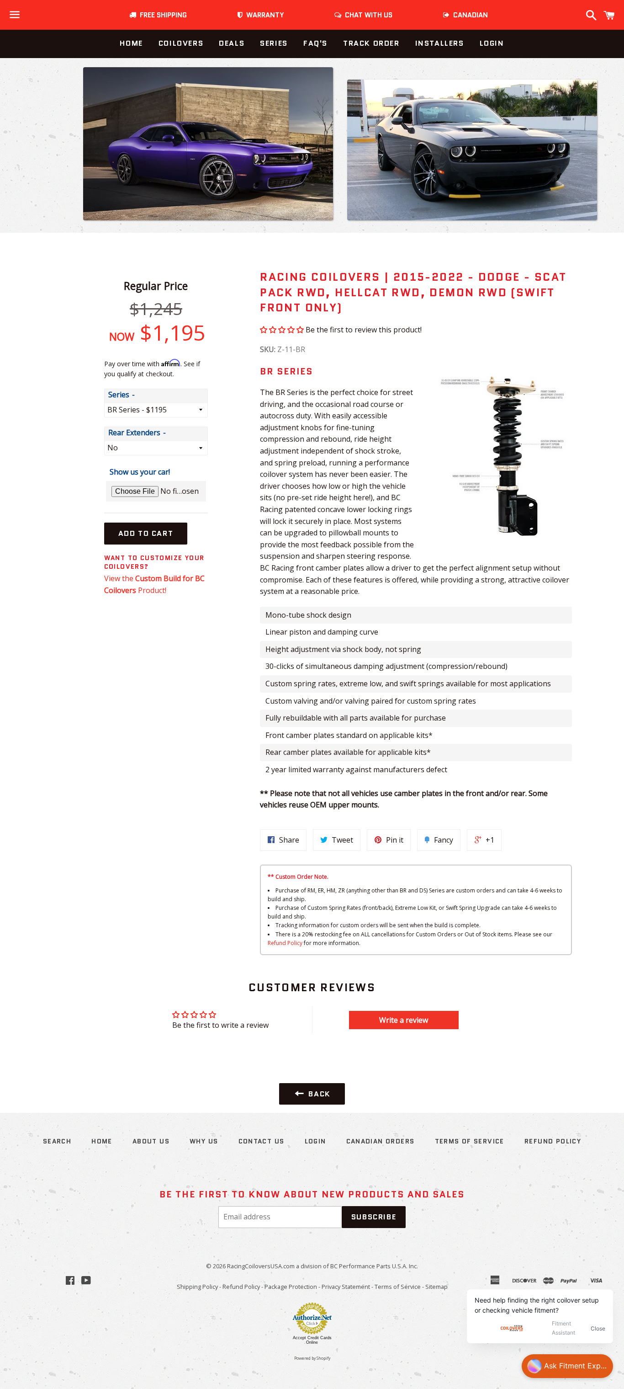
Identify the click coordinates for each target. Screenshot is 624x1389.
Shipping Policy (197, 1286)
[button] (282, 330)
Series (274, 43)
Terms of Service (469, 1141)
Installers (439, 43)
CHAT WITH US (366, 15)
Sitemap (436, 1286)
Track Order (371, 43)
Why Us (204, 1141)
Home (131, 43)
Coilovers (181, 43)
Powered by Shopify (312, 1358)
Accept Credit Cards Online (312, 1340)
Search (57, 1141)
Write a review (403, 1020)
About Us (150, 1141)
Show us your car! (140, 472)
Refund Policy (285, 943)
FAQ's (315, 43)
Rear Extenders (134, 432)
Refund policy (552, 1141)
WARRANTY (265, 15)
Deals (231, 43)
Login (492, 43)
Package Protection (290, 1286)
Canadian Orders (380, 1141)
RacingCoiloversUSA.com (261, 1266)
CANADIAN (468, 15)
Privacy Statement (346, 1286)
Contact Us (261, 1141)
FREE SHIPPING (161, 15)
